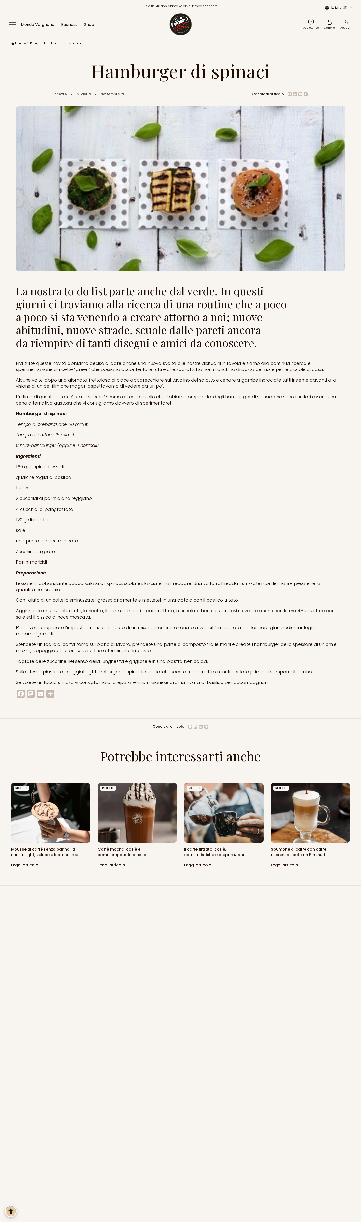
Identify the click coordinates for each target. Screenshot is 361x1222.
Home (20, 43)
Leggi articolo (25, 865)
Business (69, 24)
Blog (34, 43)
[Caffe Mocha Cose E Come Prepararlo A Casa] (137, 813)
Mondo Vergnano (37, 24)
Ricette (60, 94)
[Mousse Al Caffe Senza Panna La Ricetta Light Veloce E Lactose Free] (50, 813)
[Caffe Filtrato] (224, 813)
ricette (21, 788)
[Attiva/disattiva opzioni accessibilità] (11, 1211)
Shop (89, 24)
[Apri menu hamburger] (14, 24)
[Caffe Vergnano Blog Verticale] (310, 813)
